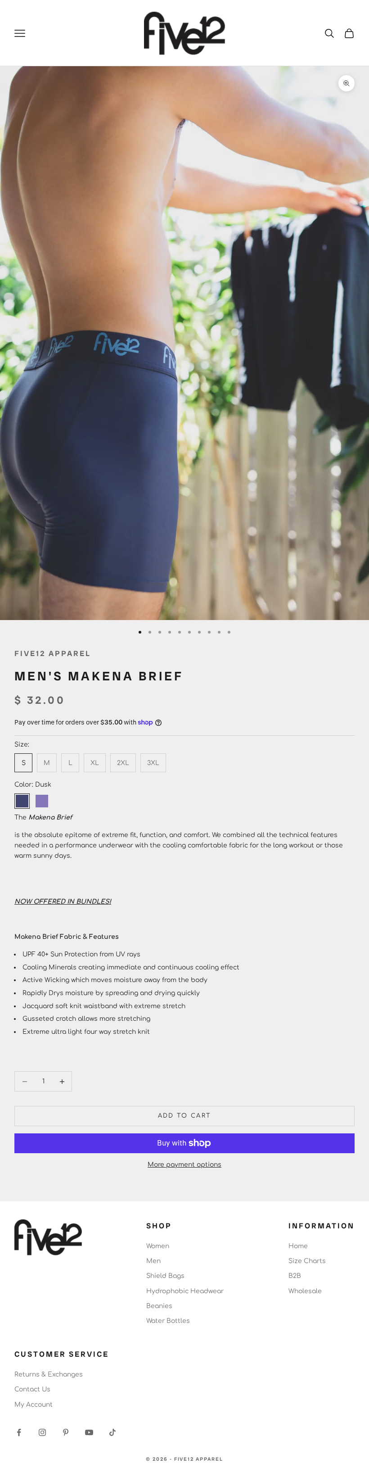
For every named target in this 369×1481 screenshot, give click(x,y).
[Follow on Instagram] (42, 1432)
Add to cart (185, 1116)
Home (298, 1246)
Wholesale (305, 1291)
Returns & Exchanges (48, 1374)
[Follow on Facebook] (18, 1432)
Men (153, 1261)
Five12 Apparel (52, 653)
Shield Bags (165, 1276)
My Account (33, 1404)
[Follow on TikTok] (112, 1432)
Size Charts (307, 1261)
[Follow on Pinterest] (65, 1432)
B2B (294, 1276)
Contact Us (32, 1389)
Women (157, 1246)
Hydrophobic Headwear (185, 1291)
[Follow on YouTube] (89, 1432)
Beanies (159, 1306)
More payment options (184, 1164)
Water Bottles (168, 1321)
